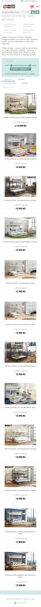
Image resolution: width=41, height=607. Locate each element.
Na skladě (9, 61)
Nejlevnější (8, 79)
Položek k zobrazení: (20, 69)
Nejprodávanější (10, 83)
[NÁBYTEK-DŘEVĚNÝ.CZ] (9, 7)
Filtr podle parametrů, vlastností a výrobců (19, 74)
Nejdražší (21, 79)
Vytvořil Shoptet (22, 602)
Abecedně (24, 83)
